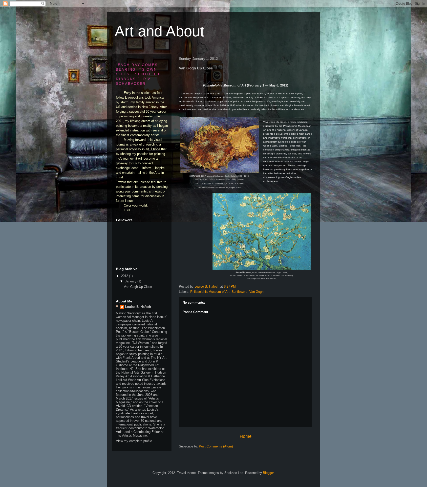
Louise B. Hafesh (138, 307)
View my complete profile (134, 441)
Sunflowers (239, 292)
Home (246, 436)
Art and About (159, 31)
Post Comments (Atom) (216, 446)
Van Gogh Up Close (138, 287)
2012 (125, 276)
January (131, 281)
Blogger (268, 473)
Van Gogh (256, 292)
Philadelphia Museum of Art (210, 292)
